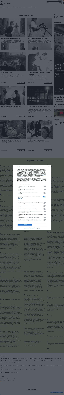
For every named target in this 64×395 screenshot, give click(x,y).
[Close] (49, 167)
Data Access (32, 228)
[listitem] (32, 184)
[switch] (44, 186)
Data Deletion (26, 228)
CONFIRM (25, 224)
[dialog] (32, 197)
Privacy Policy (38, 228)
